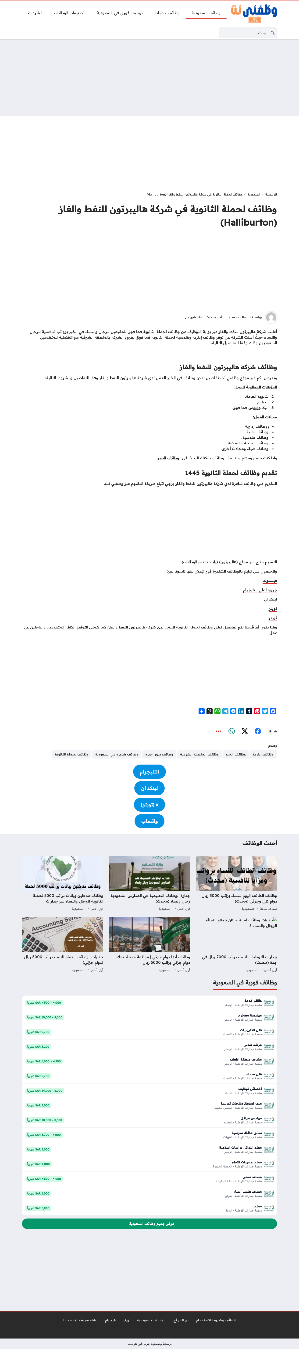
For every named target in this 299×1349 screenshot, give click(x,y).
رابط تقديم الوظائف (200, 562)
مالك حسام (237, 317)
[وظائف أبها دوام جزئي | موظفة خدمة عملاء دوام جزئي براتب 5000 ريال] (149, 945)
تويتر (273, 608)
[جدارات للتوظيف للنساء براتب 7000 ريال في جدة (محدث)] (236, 945)
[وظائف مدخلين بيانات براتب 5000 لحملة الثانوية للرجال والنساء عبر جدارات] (62, 884)
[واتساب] (231, 731)
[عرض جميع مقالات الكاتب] (271, 317)
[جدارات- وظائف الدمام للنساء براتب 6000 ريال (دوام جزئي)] (62, 945)
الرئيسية (271, 194)
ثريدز (273, 617)
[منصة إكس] (244, 731)
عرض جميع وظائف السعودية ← (149, 1224)
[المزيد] (218, 731)
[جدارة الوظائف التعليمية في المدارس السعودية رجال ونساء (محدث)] (149, 884)
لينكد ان (270, 599)
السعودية (253, 194)
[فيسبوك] (257, 731)
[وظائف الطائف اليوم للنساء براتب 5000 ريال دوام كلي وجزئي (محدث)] (236, 884)
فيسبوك (270, 580)
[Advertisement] (149, 77)
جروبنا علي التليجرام (260, 589)
